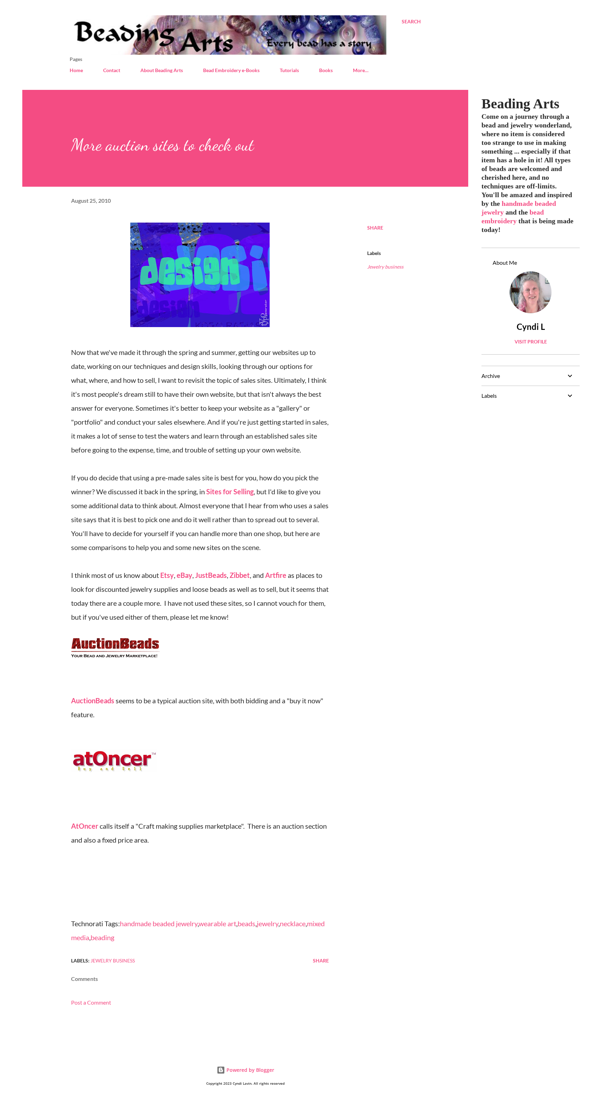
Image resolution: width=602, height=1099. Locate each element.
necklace (293, 923)
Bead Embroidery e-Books (231, 70)
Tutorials (289, 70)
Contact (111, 70)
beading (102, 937)
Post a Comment (91, 1002)
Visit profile (531, 342)
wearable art (217, 923)
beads (246, 923)
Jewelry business (385, 267)
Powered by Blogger (249, 1070)
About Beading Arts (161, 70)
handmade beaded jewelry (159, 923)
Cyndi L (531, 327)
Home (76, 70)
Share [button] (375, 228)
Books (326, 70)
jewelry (267, 923)
